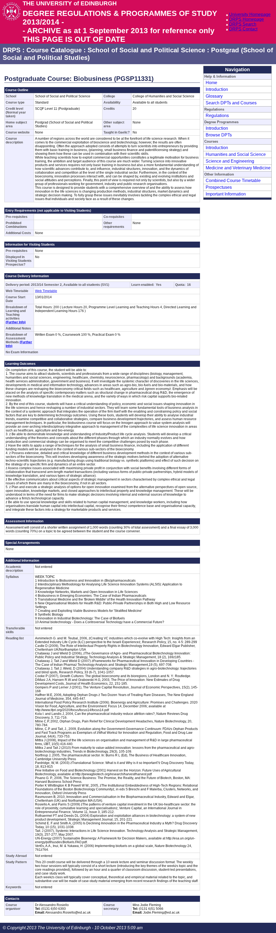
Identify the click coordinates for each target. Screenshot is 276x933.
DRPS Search (242, 24)
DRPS (11, 50)
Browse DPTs (219, 135)
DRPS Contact (243, 29)
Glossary (214, 96)
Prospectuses (219, 187)
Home (211, 82)
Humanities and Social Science (236, 154)
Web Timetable (46, 291)
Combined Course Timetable (233, 180)
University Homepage (250, 14)
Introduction (217, 89)
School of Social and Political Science (146, 50)
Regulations (217, 115)
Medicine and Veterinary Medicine (238, 168)
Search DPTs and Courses (231, 103)
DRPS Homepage (246, 19)
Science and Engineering (230, 161)
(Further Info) (16, 322)
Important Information (226, 194)
